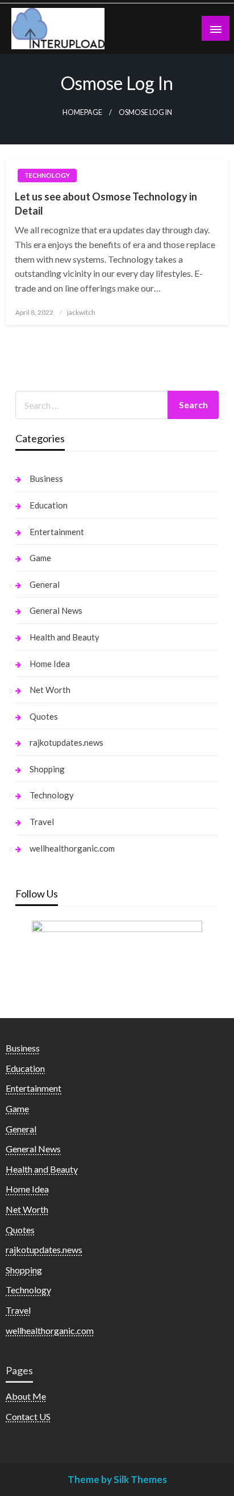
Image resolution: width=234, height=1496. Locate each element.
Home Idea (50, 664)
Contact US (28, 1416)
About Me (26, 1396)
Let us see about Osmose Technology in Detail (106, 203)
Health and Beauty (64, 637)
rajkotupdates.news (66, 742)
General (45, 584)
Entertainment (57, 532)
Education (49, 505)
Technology (47, 175)
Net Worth (50, 690)
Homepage (82, 112)
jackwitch (81, 312)
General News (56, 610)
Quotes (44, 716)
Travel (42, 822)
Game (40, 558)
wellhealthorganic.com (72, 848)
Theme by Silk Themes (117, 1479)
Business (46, 478)
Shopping (47, 769)
